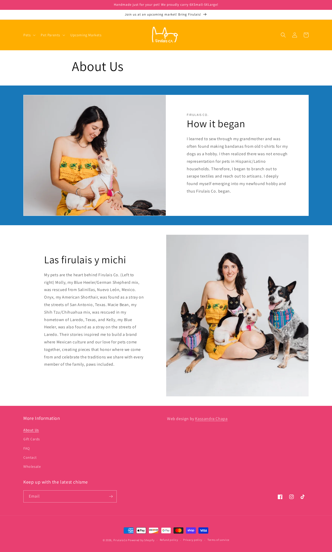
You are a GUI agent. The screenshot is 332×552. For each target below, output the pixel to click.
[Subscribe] (110, 496)
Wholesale (32, 466)
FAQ (26, 448)
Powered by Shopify (141, 540)
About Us (31, 430)
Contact (30, 457)
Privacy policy (192, 540)
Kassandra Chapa (211, 418)
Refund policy (169, 540)
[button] (29, 35)
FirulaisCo (120, 540)
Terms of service (218, 540)
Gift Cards (31, 439)
